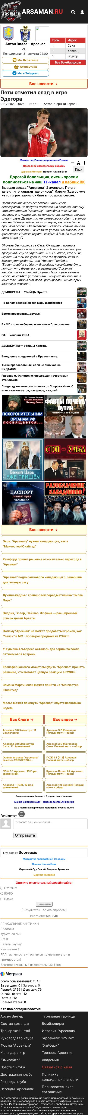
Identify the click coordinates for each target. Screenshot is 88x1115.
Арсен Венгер (11, 1016)
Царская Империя (31, 171)
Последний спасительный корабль (44, 166)
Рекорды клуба (13, 1082)
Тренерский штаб (15, 1031)
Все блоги (19, 719)
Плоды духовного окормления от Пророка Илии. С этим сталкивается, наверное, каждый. (37, 388)
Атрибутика (28, 66)
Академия (50, 1060)
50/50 (8, 893)
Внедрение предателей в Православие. (29, 356)
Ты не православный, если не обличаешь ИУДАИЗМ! (31, 367)
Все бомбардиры (68, 62)
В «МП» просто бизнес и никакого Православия (35, 324)
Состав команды (14, 1023)
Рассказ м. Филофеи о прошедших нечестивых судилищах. (34, 378)
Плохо (8, 899)
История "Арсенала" (59, 1031)
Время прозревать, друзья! (21, 313)
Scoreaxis (28, 852)
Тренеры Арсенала (57, 1052)
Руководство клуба (16, 1038)
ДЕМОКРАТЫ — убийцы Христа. (24, 345)
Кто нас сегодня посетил (20, 1009)
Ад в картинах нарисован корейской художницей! (44, 807)
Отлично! (10, 888)
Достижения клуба (16, 1074)
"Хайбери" (50, 1045)
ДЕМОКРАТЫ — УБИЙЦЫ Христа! (24, 292)
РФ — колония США (15, 335)
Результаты (31, 910)
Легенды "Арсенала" (17, 1089)
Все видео (63, 719)
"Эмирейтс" (10, 1060)
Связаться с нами (57, 1067)
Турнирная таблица (58, 1016)
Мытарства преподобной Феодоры (44, 859)
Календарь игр (12, 1052)
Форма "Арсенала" (15, 1045)
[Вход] (21, 814)
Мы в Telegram (28, 73)
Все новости (41, 83)
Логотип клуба (12, 1067)
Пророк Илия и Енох (55, 171)
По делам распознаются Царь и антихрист (31, 302)
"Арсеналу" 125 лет (58, 1038)
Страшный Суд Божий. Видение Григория (44, 869)
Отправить (25, 835)
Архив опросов (54, 910)
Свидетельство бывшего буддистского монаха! (44, 796)
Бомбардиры (53, 1023)
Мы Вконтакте (28, 60)
